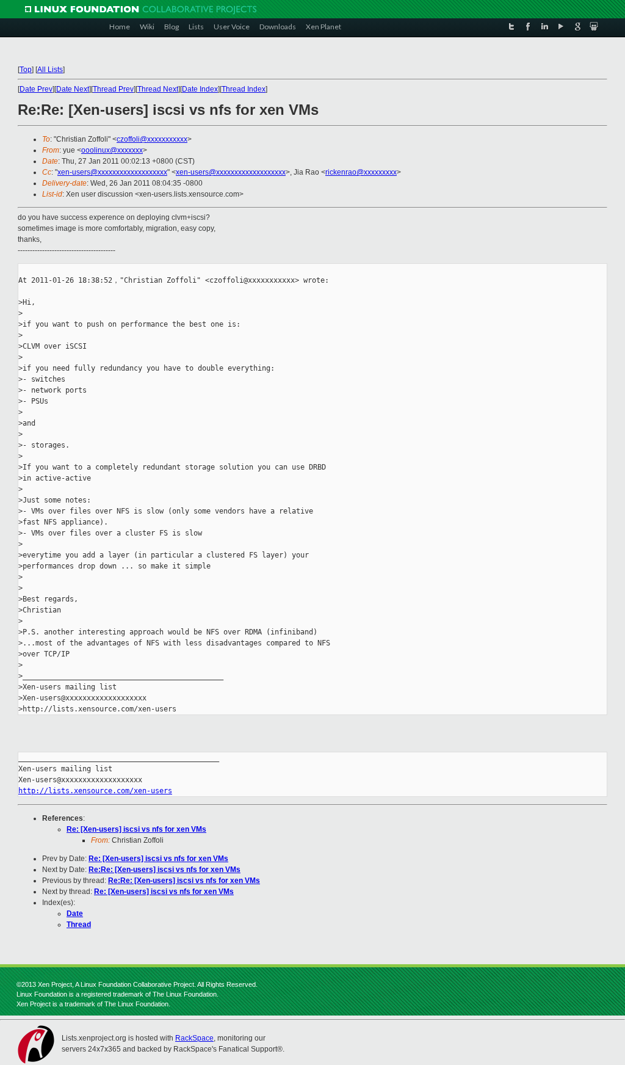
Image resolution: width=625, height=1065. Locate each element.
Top (26, 69)
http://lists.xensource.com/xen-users (95, 791)
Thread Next (157, 89)
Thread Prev (113, 89)
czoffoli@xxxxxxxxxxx (152, 139)
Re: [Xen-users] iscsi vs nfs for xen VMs (136, 829)
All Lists (50, 69)
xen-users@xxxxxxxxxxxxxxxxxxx (112, 172)
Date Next (72, 89)
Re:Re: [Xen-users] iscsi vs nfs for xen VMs (164, 869)
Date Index (200, 89)
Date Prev (36, 89)
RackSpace (194, 1038)
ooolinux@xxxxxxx (112, 150)
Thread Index (244, 89)
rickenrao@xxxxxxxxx (361, 172)
